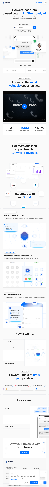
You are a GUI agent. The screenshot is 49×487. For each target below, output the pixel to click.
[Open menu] (45, 2)
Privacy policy (37, 468)
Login (35, 466)
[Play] (5, 120)
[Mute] (42, 120)
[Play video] (24, 106)
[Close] (45, 472)
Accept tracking (34, 482)
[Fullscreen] (44, 120)
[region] (24, 106)
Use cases (25, 468)
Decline (26, 482)
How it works (26, 466)
